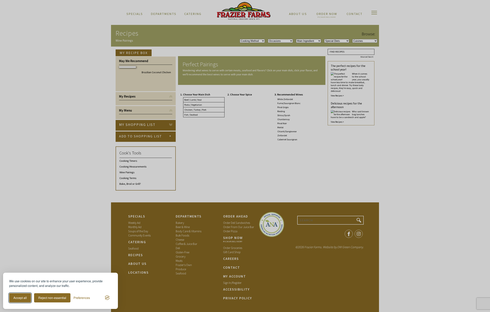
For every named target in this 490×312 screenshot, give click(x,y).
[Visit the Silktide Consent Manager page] (107, 297)
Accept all (20, 298)
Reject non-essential (52, 298)
